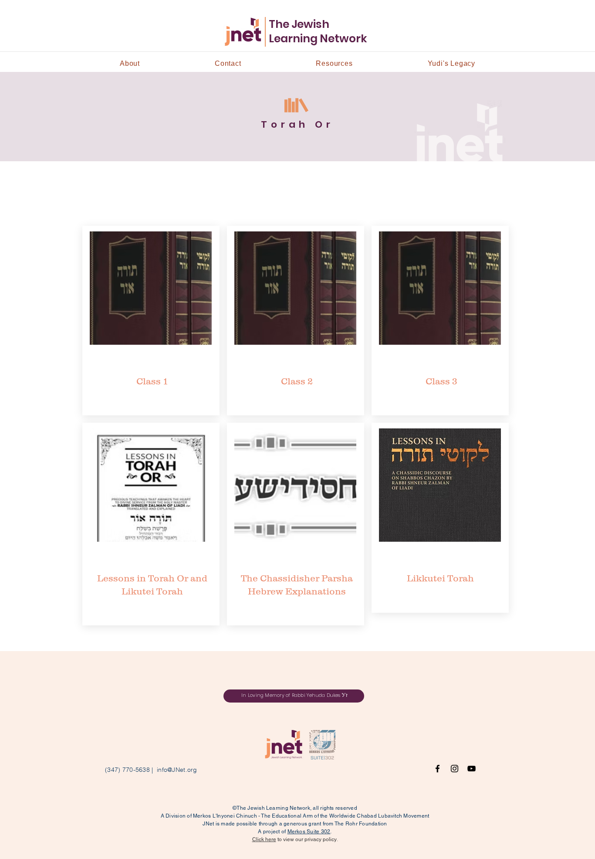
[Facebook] (438, 769)
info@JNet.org (177, 770)
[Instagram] (455, 769)
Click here (264, 839)
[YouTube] (472, 769)
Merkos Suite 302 (309, 831)
